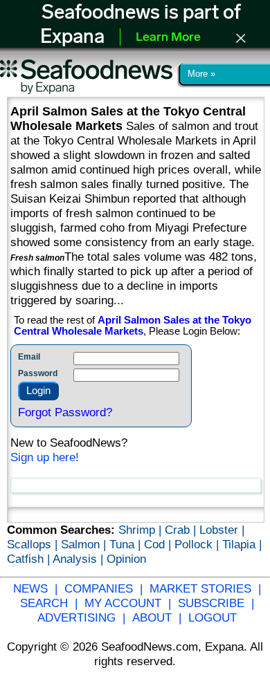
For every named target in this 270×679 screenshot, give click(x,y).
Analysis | (80, 559)
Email (29, 357)
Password (37, 373)
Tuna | (126, 544)
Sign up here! (44, 457)
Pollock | (198, 544)
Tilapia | (242, 544)
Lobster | (221, 530)
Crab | (182, 530)
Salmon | (85, 544)
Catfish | (30, 559)
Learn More (168, 38)
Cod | (159, 544)
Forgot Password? (65, 412)
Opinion (126, 559)
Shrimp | (141, 530)
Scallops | (34, 544)
